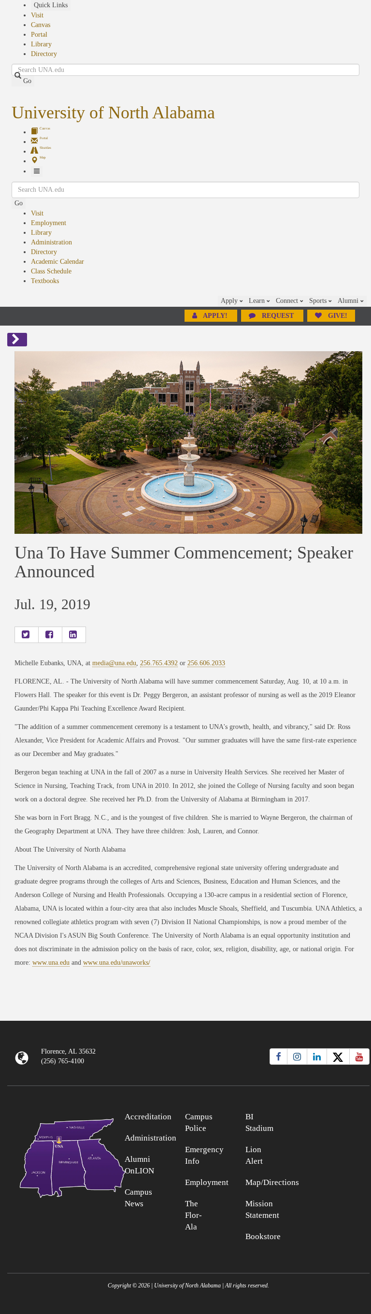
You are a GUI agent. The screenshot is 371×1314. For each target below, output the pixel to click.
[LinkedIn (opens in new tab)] (317, 1056)
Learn (258, 300)
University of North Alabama (113, 112)
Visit (37, 15)
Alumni (349, 300)
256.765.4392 (159, 663)
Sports (318, 300)
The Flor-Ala (193, 1215)
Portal (39, 34)
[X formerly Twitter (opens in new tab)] (338, 1056)
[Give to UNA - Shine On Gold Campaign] (324, 1115)
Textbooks (45, 281)
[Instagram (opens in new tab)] (297, 1056)
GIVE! (336, 315)
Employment (48, 223)
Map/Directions (272, 1182)
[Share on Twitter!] (26, 635)
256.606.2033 (206, 663)
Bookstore (263, 1236)
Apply (230, 300)
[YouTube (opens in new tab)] (359, 1056)
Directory (44, 53)
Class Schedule (51, 271)
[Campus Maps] (52, 1156)
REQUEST (278, 315)
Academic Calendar (57, 261)
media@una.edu (114, 663)
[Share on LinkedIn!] (74, 635)
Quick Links (51, 5)
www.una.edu (51, 962)
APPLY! (215, 315)
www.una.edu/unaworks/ (116, 962)
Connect (288, 300)
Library (41, 44)
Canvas (40, 25)
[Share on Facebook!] (50, 635)
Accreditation (148, 1116)
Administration (51, 242)
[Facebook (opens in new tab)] (278, 1056)
